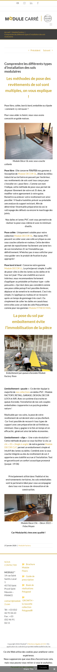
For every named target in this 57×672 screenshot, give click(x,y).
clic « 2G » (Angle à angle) (16, 444)
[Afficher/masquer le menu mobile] (51, 24)
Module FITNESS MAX (39, 308)
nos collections (23, 392)
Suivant (46, 50)
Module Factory (24, 545)
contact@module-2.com (37, 8)
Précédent (35, 50)
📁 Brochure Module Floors (28, 567)
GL (31, 235)
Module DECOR (22, 235)
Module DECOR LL (13, 268)
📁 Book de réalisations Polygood (28, 588)
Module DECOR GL (27, 173)
